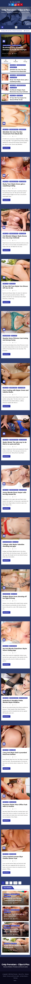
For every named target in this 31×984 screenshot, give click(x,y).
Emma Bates (5, 45)
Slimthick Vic (13, 67)
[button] (29, 27)
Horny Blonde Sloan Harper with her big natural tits (14, 493)
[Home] (2, 27)
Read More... (6, 148)
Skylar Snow (13, 77)
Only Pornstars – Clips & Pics (15, 10)
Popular (16, 61)
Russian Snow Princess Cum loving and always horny (15, 339)
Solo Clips (14, 335)
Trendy (25, 61)
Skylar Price (13, 802)
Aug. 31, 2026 (7, 136)
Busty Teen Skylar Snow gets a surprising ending (14, 185)
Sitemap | (15, 978)
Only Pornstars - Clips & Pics (15, 964)
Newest (6, 61)
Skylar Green (21, 387)
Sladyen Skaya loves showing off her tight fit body (15, 597)
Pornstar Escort (21, 65)
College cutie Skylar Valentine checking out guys (13, 545)
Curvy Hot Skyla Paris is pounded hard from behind (15, 753)
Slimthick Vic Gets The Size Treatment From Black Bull (12, 133)
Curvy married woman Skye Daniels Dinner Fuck (13, 857)
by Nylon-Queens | (24, 976)
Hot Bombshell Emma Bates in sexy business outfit (15, 48)
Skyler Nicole (23, 439)
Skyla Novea (13, 87)
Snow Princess (6, 335)
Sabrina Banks (13, 387)
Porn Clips (12, 65)
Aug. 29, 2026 (7, 53)
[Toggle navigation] (16, 27)
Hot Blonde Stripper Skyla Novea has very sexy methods (15, 237)
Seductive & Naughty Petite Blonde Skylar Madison (13, 701)
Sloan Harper (23, 489)
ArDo (15, 53)
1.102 (15, 883)
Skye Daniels (13, 854)
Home (15, 980)
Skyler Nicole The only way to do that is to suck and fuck (14, 443)
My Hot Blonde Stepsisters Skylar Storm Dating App (15, 649)
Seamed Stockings (14, 45)
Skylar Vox (19, 95)
